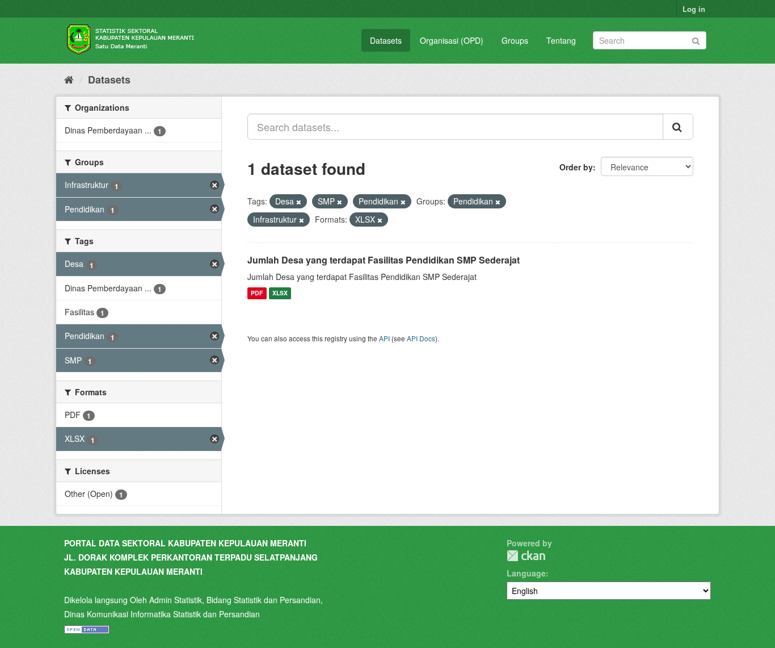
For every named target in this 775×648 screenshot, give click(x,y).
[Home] (69, 79)
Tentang (561, 40)
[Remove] (298, 201)
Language (526, 573)
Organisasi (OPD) (451, 40)
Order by (576, 167)
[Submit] (696, 39)
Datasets (386, 40)
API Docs (421, 338)
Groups (515, 40)
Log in (694, 8)
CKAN (526, 556)
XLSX (280, 293)
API (384, 338)
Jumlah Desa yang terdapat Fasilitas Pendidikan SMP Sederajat (383, 259)
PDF (257, 293)
